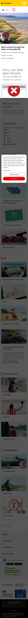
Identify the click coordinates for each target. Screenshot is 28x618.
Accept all (14, 178)
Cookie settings (14, 174)
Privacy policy (6, 170)
